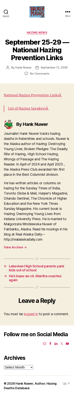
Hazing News (37, 32)
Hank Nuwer (23, 67)
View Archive (15, 247)
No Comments (39, 73)
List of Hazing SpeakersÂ (28, 108)
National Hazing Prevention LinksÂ (33, 95)
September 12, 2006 (54, 67)
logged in (31, 314)
